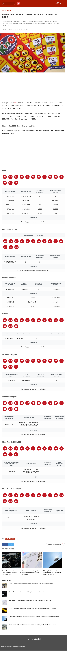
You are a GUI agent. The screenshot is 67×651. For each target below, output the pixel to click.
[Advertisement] (33, 88)
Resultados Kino (10, 538)
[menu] (64, 3)
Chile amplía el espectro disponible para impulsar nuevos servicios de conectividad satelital (52, 572)
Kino (16, 103)
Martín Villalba (8, 29)
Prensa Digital (5, 646)
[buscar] (3, 3)
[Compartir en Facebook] (5, 544)
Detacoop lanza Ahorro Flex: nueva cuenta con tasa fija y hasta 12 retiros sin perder (32, 625)
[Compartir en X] (11, 544)
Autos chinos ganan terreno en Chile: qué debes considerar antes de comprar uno (11, 572)
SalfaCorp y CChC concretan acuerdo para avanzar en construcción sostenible (31, 583)
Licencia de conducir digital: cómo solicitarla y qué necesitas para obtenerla (31, 572)
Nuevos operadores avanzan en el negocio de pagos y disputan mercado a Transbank (32, 608)
